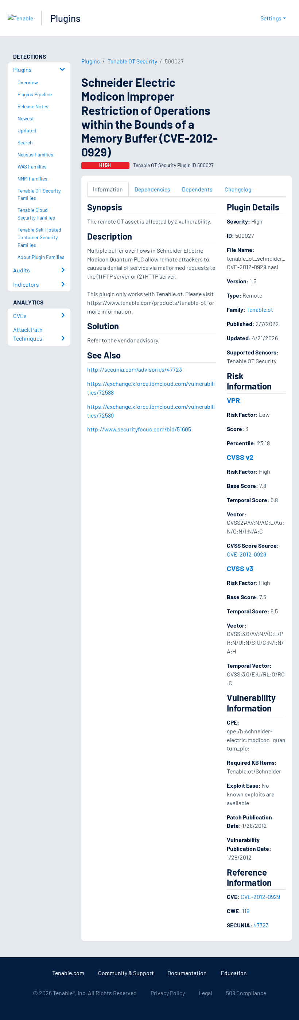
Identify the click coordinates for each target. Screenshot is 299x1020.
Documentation (187, 972)
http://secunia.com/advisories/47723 (134, 369)
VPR (233, 400)
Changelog (238, 189)
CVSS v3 (240, 568)
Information (108, 189)
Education (234, 972)
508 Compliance (246, 992)
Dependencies (152, 189)
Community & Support (126, 972)
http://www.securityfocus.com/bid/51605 (139, 429)
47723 (261, 925)
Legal (205, 992)
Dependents (197, 189)
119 (245, 910)
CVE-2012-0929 (246, 554)
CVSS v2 (240, 457)
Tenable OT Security (132, 61)
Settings (270, 18)
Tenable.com (68, 972)
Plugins (65, 18)
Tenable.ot (259, 309)
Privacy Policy (168, 992)
